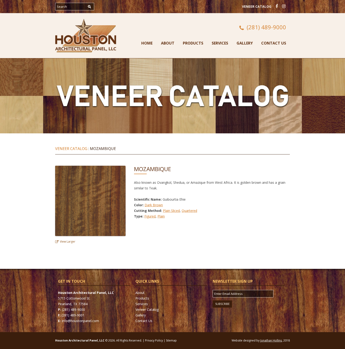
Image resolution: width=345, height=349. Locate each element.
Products (193, 43)
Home (147, 43)
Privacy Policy (154, 340)
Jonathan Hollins (271, 340)
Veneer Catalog (256, 6)
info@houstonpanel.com (80, 321)
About (167, 43)
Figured (150, 216)
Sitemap (171, 340)
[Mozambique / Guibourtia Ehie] (90, 235)
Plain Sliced (171, 210)
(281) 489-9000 (266, 27)
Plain (161, 216)
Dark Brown (154, 205)
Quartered (189, 210)
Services (220, 43)
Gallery (245, 43)
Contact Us (273, 43)
